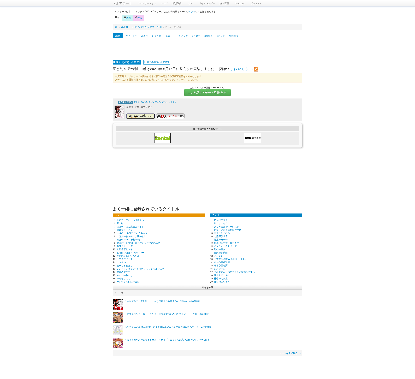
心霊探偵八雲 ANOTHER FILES (230, 259)
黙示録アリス (221, 220)
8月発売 (208, 35)
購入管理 (224, 3)
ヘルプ (164, 3)
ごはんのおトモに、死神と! (131, 236)
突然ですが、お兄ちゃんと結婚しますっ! (234, 271)
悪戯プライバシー (126, 229)
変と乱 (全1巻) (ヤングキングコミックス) (155, 102)
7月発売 (196, 35)
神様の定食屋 (221, 278)
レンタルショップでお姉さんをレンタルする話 (140, 268)
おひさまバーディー (127, 246)
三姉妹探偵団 (221, 252)
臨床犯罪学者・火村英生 (226, 242)
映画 (128, 17)
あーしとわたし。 (126, 265)
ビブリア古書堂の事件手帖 (227, 229)
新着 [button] (168, 35)
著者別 (144, 35)
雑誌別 (124, 27)
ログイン (191, 3)
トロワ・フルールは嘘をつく (131, 220)
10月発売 (233, 35)
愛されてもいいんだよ (128, 255)
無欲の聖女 (219, 249)
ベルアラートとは (147, 3)
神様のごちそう (222, 281)
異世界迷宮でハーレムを (226, 226)
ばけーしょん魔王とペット (130, 226)
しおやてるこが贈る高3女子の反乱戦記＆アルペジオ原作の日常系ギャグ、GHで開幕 (168, 326)
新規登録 (177, 3)
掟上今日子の (221, 239)
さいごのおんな (125, 275)
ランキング (182, 35)
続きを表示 (207, 287)
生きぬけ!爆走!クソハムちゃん (132, 233)
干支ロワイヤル (125, 259)
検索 (139, 17)
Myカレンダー (207, 3)
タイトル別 (131, 35)
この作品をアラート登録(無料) (207, 92)
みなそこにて (123, 278)
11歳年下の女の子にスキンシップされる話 (138, 242)
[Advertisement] (207, 49)
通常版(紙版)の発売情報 (127, 62)
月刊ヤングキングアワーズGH (146, 27)
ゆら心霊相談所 (222, 262)
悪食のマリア (123, 271)
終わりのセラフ (222, 223)
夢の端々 (121, 223)
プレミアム (256, 3)
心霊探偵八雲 (221, 236)
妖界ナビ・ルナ (222, 275)
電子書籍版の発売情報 (158, 62)
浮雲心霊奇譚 (221, 265)
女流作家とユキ (125, 249)
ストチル (121, 262)
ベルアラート (122, 3)
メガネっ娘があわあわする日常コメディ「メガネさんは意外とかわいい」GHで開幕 (167, 339)
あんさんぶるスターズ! (225, 246)
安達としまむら (222, 233)
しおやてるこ (241, 68)
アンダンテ (219, 255)
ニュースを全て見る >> (289, 353)
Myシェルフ (240, 3)
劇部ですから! (221, 268)
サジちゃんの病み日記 (128, 281)
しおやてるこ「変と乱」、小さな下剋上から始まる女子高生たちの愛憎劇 (162, 301)
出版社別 (156, 35)
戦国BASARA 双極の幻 (128, 239)
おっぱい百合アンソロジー (130, 252)
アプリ (192, 11)
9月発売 (221, 35)
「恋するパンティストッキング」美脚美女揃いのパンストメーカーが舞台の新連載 (167, 313)
